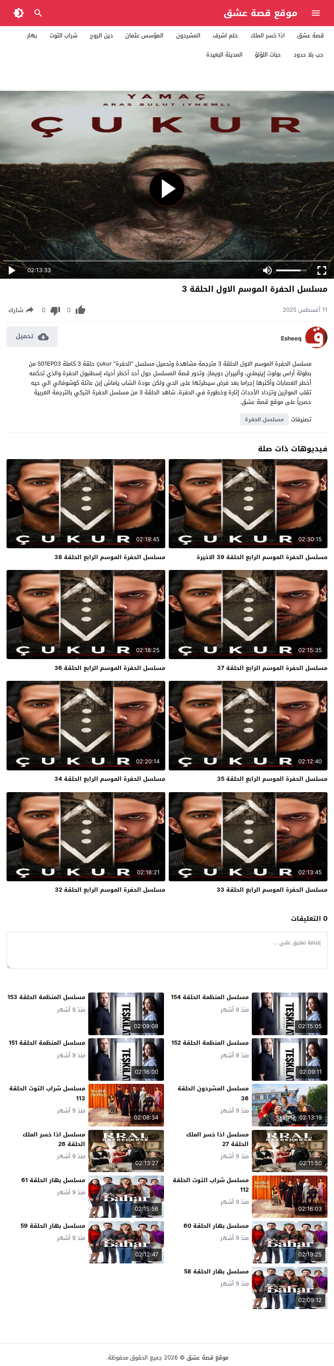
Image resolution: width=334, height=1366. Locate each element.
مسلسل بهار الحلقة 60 (216, 1225)
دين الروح (101, 35)
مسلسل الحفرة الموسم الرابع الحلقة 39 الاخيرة (262, 557)
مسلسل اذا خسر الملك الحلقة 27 (217, 1139)
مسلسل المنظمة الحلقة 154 (210, 997)
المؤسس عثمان (144, 35)
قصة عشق (310, 35)
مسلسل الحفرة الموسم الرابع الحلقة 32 (110, 889)
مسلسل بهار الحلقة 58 (216, 1271)
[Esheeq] (316, 346)
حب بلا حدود (309, 54)
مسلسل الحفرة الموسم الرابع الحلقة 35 (272, 778)
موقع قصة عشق (260, 13)
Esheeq (291, 338)
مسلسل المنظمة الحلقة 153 (46, 997)
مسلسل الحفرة (264, 419)
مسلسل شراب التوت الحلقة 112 (211, 1185)
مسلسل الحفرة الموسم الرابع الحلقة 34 (109, 778)
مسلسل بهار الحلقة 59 (52, 1225)
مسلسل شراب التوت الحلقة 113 (47, 1093)
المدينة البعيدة (224, 54)
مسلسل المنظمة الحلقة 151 (47, 1042)
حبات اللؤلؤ (268, 54)
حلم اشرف (225, 35)
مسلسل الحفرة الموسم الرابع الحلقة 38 (109, 557)
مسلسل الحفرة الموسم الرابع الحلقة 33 (272, 889)
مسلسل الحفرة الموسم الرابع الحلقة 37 (272, 668)
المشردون (188, 35)
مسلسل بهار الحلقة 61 (53, 1180)
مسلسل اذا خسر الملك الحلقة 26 (54, 1139)
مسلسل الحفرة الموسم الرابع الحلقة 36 (109, 668)
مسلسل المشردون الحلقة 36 (213, 1093)
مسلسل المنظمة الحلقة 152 (210, 1042)
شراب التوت (63, 35)
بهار (32, 35)
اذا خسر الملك (267, 35)
